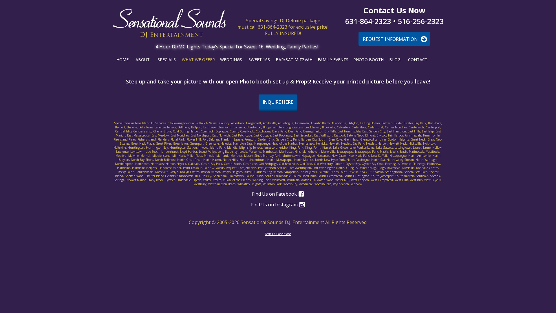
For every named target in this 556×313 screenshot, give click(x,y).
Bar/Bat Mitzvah (294, 59)
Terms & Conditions (278, 234)
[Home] (169, 24)
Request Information (391, 39)
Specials (167, 59)
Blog (394, 59)
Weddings (231, 59)
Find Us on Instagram (275, 204)
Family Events (333, 59)
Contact (417, 59)
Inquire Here (278, 102)
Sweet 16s (259, 59)
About (143, 59)
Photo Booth (368, 59)
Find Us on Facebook (275, 194)
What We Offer (198, 59)
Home (122, 59)
